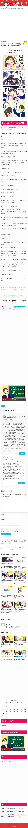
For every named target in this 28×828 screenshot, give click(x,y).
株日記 (4, 405)
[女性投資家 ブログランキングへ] (5, 306)
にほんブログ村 (14, 297)
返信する (22, 453)
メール (3, 519)
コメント (3, 499)
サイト (2, 524)
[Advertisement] (14, 25)
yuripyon (8, 624)
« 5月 (2, 715)
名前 (2, 514)
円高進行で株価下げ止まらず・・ (9, 808)
